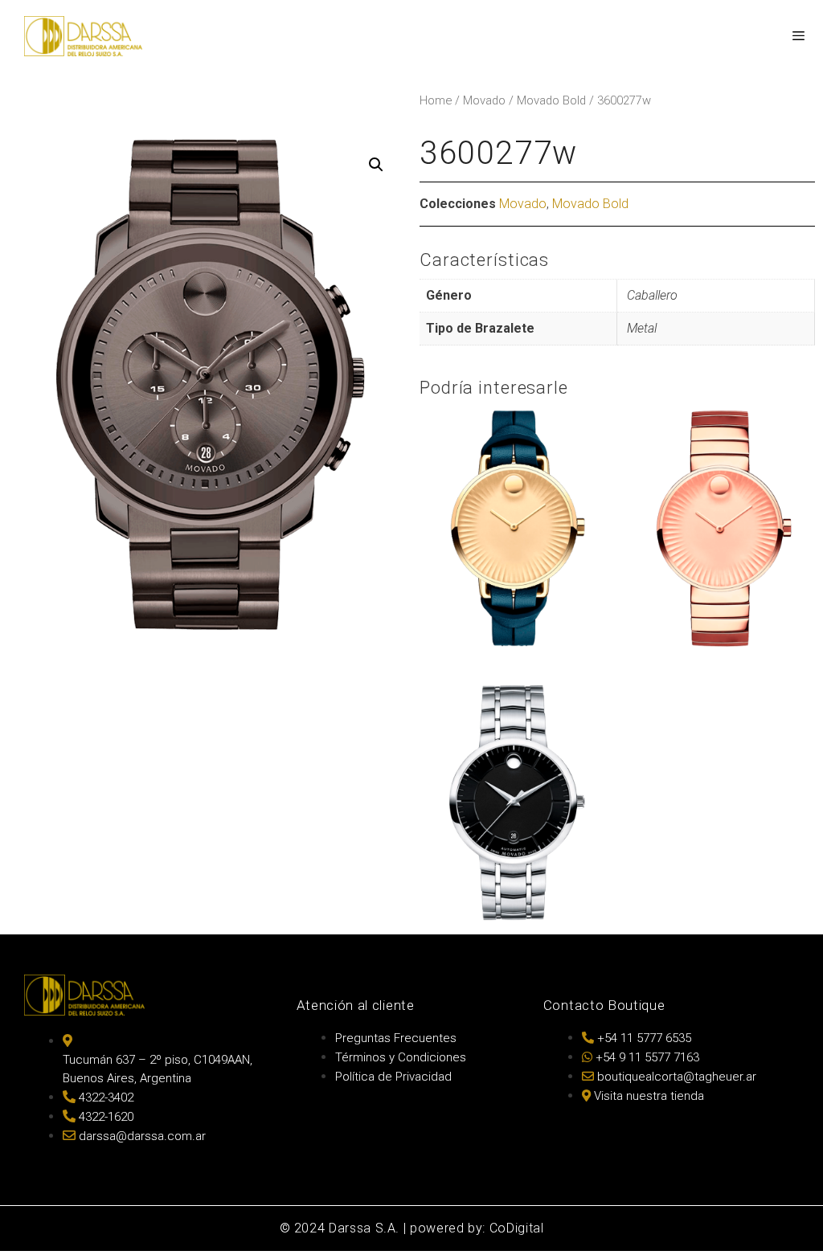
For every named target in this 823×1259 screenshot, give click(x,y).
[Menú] (797, 36)
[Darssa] (83, 36)
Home (436, 100)
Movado (484, 100)
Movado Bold (551, 100)
